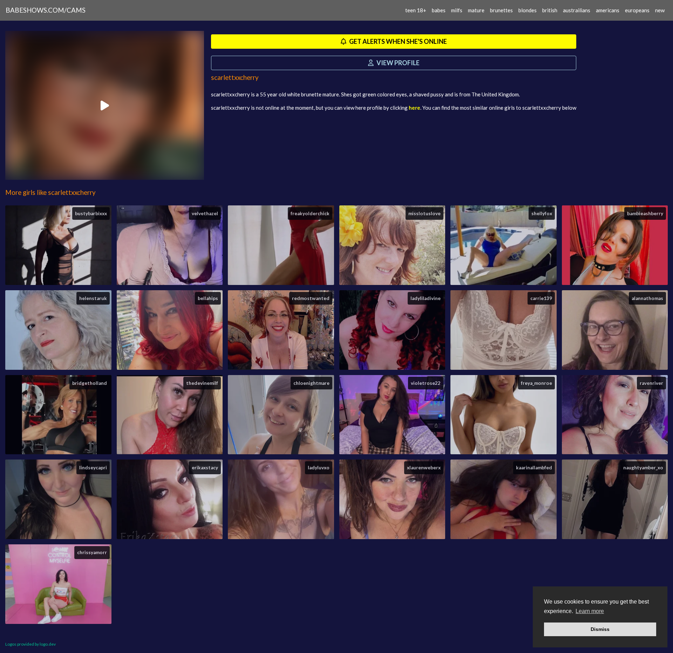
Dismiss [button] (600, 629)
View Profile (397, 63)
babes (439, 10)
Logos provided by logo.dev (30, 644)
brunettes (501, 10)
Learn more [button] (590, 611)
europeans (637, 10)
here (414, 107)
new (660, 10)
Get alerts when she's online (397, 41)
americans (607, 10)
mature (476, 10)
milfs (456, 10)
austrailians (576, 10)
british (549, 10)
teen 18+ (415, 10)
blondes (527, 10)
